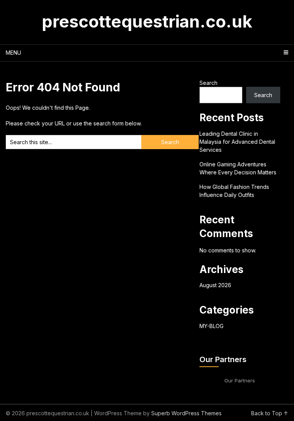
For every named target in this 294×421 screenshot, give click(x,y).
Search (208, 83)
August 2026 (215, 285)
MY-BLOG (211, 326)
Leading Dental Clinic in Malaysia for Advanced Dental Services (237, 141)
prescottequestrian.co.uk (147, 21)
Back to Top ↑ (269, 413)
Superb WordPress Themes (186, 413)
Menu (13, 52)
